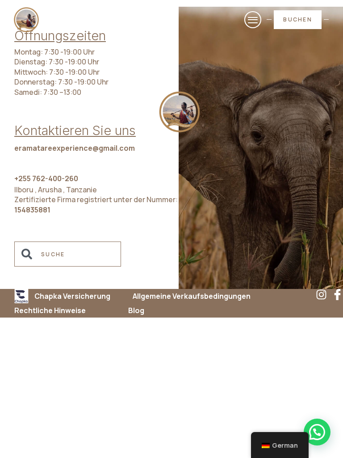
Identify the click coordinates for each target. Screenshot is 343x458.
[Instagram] (321, 294)
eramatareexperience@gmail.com (74, 148)
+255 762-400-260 (46, 178)
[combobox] (67, 254)
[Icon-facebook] (337, 294)
